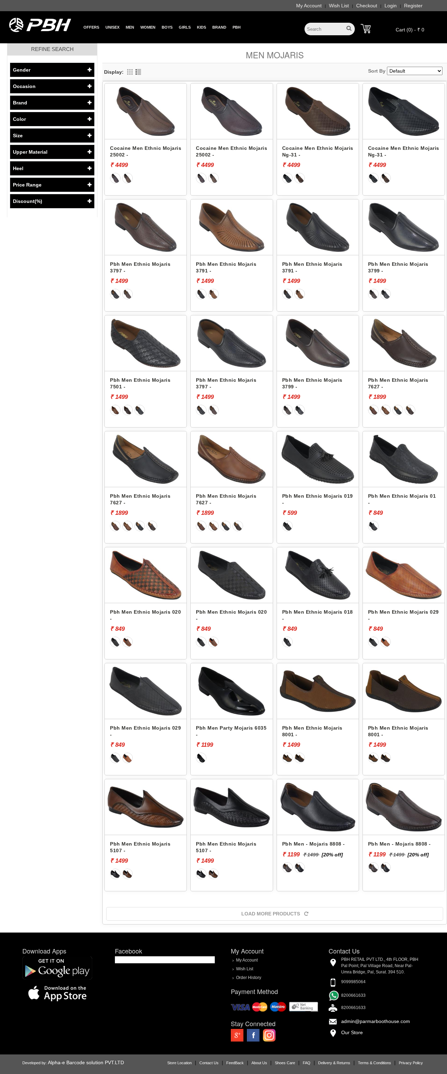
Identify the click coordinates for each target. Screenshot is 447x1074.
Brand (219, 27)
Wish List (339, 5)
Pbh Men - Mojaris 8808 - (313, 844)
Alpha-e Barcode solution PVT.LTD (86, 1062)
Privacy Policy (411, 1063)
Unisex (112, 27)
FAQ (306, 1063)
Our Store (352, 1032)
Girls (185, 27)
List (138, 72)
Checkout (366, 5)
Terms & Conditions (374, 1063)
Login (390, 5)
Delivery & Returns (334, 1063)
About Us (259, 1063)
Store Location (179, 1063)
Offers (91, 27)
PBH (237, 27)
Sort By (377, 71)
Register (413, 5)
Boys (167, 27)
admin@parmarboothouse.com (375, 1021)
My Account (309, 5)
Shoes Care (285, 1063)
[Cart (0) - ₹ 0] (365, 29)
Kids (201, 27)
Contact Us (209, 1063)
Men (130, 27)
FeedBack (235, 1063)
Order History (248, 977)
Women (147, 27)
